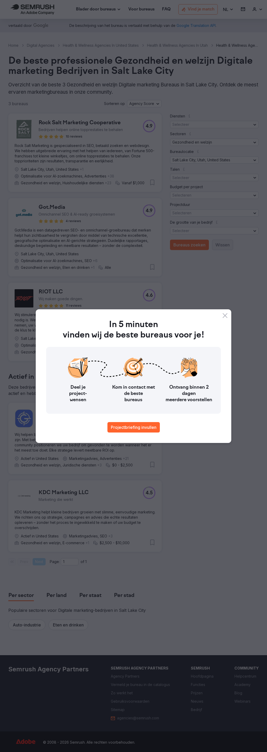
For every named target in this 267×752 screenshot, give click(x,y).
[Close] (225, 315)
